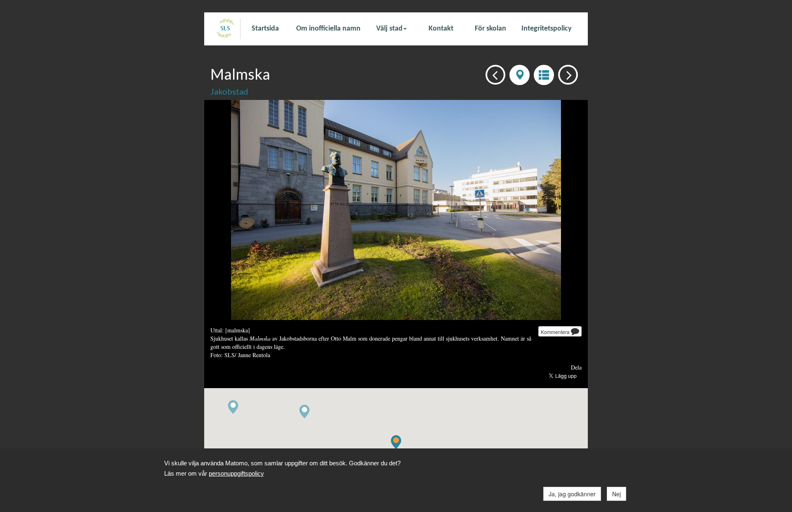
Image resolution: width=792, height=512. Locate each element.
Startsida (265, 29)
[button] (304, 412)
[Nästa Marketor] (565, 74)
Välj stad (389, 29)
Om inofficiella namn (328, 29)
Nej (616, 494)
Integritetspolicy (546, 29)
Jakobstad (229, 91)
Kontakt (441, 29)
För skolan (490, 29)
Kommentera (556, 331)
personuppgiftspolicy (236, 473)
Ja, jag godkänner (572, 494)
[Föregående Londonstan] (493, 74)
